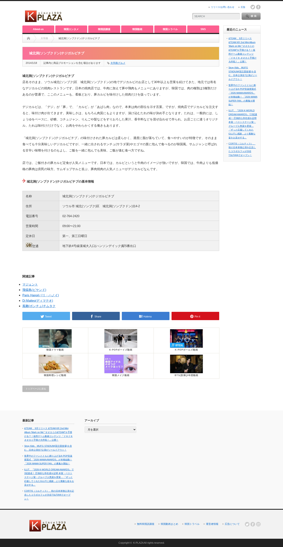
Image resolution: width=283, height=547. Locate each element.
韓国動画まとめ (169, 524)
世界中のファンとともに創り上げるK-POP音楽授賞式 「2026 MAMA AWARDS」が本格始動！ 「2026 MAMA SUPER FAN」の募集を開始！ (48, 460)
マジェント (30, 284)
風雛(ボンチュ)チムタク (39, 306)
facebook (258, 7)
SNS (203, 29)
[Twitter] (247, 524)
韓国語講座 (104, 29)
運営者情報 (212, 524)
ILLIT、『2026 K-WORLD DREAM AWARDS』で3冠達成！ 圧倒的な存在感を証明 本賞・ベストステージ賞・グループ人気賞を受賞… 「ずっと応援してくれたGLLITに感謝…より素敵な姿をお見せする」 (49, 477)
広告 (243, 7)
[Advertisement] (137, 13)
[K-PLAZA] (44, 20)
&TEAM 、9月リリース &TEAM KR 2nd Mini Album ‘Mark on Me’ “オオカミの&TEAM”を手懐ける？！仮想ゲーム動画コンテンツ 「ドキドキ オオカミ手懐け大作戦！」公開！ (242, 50)
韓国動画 (137, 29)
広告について (232, 524)
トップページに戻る (35, 388)
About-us (38, 29)
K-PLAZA (138, 542)
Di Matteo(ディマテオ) (37, 300)
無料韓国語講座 (145, 524)
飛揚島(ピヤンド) (34, 290)
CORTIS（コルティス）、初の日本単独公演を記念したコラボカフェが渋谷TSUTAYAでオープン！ (49, 495)
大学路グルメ (117, 63)
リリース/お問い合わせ (222, 7)
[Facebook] (252, 524)
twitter (252, 7)
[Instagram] (258, 524)
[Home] (28, 38)
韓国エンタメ (71, 29)
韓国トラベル (170, 29)
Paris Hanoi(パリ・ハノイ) (40, 295)
